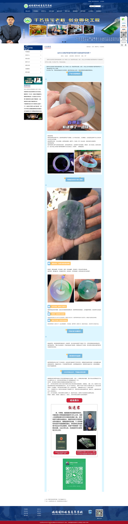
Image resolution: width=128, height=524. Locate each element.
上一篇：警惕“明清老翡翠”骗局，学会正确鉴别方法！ (56, 499)
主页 (93, 46)
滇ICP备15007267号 (44, 522)
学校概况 (35, 11)
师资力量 (67, 11)
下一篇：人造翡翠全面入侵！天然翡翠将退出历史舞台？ (56, 501)
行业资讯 (102, 46)
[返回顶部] (125, 45)
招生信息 (51, 11)
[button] (62, 41)
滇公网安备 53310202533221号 (57, 522)
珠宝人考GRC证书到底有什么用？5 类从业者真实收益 (33, 89)
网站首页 (28, 11)
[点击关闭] (126, 16)
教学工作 (59, 11)
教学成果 (83, 11)
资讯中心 (43, 11)
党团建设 (75, 11)
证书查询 (102, 1)
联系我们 (98, 11)
